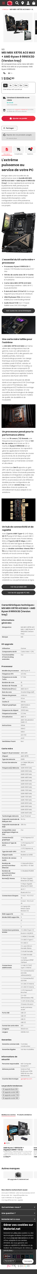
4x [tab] (11, 85)
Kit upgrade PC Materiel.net (18, 1179)
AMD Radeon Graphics (25, 706)
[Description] (7, 149)
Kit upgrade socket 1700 (11, 1095)
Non (22, 741)
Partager (10, 128)
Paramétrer (9, 1261)
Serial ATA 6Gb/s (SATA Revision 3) (25, 908)
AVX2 (22, 738)
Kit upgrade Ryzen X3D (10, 1089)
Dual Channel (26, 816)
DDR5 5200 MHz (26, 774)
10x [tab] (15, 85)
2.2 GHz (23, 713)
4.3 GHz (23, 674)
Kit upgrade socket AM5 (11, 1092)
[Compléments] (18, 149)
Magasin (23, 2)
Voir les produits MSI (18, 587)
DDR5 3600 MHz (26, 806)
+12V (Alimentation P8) (27, 997)
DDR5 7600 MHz (26, 800)
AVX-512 (23, 735)
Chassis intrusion (27, 1004)
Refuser (8, 1256)
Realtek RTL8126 (28, 871)
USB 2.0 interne (28, 984)
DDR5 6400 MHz (26, 781)
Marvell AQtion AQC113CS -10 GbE (27, 864)
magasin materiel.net (21, 109)
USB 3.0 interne (28, 987)
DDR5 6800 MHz (26, 794)
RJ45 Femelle (28, 951)
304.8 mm (24, 1029)
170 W (23, 698)
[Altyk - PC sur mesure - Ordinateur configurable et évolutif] (11, 1266)
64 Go (23, 819)
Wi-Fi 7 (23, 889)
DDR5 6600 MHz (26, 787)
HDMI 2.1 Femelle (28, 936)
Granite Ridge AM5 (27, 692)
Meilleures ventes (9, 1115)
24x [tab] (26, 85)
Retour (6, 9)
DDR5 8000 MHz (26, 803)
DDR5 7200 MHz (26, 797)
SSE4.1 (23, 732)
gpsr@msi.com (26, 1079)
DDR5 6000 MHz (26, 768)
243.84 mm (25, 1032)
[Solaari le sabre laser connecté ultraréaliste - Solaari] (24, 1266)
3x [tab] (5, 85)
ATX (22, 1026)
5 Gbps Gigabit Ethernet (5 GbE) (27, 885)
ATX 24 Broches (28, 1001)
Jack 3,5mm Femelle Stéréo (26, 947)
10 (21, 920)
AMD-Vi (23, 717)
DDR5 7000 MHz (26, 790)
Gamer (23, 648)
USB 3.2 (23, 1022)
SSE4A (23, 725)
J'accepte (28, 1261)
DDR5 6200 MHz (26, 784)
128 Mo (23, 702)
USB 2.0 (23, 1013)
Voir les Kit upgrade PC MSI (18, 592)
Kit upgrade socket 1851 (10, 1098)
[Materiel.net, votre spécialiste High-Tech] (9, 3)
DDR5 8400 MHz (26, 813)
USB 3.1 (25, 943)
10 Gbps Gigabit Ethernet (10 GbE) (27, 879)
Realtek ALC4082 (27, 855)
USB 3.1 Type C (28, 940)
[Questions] (30, 149)
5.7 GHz (23, 677)
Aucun (23, 852)
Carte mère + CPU (27, 652)
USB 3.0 (23, 1016)
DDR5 (23, 759)
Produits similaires (24, 1115)
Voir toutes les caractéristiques (18, 310)
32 (21, 686)
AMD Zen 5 (24, 689)
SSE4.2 (23, 728)
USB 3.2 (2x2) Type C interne (26, 966)
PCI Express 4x (28, 848)
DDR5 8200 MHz (26, 810)
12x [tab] (21, 85)
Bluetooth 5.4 (25, 892)
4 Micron (24, 695)
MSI (3, 49)
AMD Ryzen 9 (25, 671)
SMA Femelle (27, 955)
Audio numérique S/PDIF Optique (27, 960)
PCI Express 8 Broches (26, 991)
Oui (22, 655)
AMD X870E (24, 756)
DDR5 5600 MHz (26, 771)
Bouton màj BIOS (27, 933)
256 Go (23, 825)
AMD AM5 (24, 753)
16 (21, 682)
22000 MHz (24, 710)
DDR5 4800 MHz (26, 777)
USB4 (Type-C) (28, 930)
